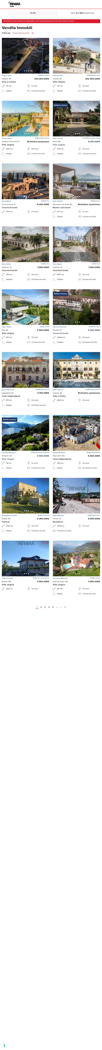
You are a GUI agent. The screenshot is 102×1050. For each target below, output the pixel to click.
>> (65, 607)
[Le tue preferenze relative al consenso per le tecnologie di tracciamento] (4, 1045)
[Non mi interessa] (47, 40)
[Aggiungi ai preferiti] (43, 40)
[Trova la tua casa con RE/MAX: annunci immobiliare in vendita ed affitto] (14, 4)
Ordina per (6, 33)
